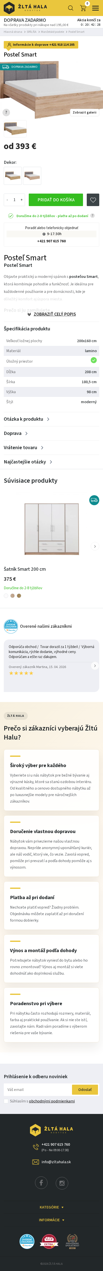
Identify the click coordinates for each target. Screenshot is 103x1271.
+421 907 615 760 (51, 241)
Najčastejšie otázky (25, 461)
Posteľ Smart (76, 32)
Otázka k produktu (23, 419)
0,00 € (87, 4)
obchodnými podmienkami (52, 1101)
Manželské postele (52, 32)
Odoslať (85, 1089)
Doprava (13, 433)
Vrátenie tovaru (20, 447)
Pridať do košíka (56, 200)
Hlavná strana (13, 32)
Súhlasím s (42, 1101)
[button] (95, 546)
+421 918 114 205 (61, 44)
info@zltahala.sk (56, 1162)
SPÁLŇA (31, 32)
